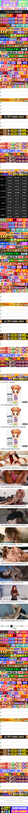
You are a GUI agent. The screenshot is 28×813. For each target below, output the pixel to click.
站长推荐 (3, 191)
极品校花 (9, 216)
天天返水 (24, 198)
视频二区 (3, 185)
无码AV (3, 203)
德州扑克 (24, 195)
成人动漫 (24, 180)
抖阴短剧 (17, 216)
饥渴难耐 (17, 189)
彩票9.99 (9, 198)
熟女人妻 (17, 207)
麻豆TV (17, 201)
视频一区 (3, 179)
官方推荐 (3, 197)
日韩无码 (24, 216)
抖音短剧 (9, 201)
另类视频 (24, 186)
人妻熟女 (9, 186)
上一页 (7, 626)
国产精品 (9, 177)
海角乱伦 (17, 210)
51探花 (24, 201)
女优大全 (17, 204)
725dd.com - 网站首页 (13, 12)
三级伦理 (9, 183)
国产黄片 (9, 207)
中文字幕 (17, 183)
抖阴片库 (3, 209)
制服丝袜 (17, 186)
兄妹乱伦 (17, 213)
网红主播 (17, 177)
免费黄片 (24, 207)
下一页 (21, 626)
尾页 (15, 628)
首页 (2, 626)
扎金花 (17, 198)
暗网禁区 (9, 210)
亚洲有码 (9, 180)
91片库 (10, 204)
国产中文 (9, 213)
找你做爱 (24, 189)
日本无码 (24, 177)
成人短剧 (24, 213)
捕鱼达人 (9, 195)
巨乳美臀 (24, 183)
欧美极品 (17, 180)
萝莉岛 (24, 204)
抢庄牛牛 (17, 195)
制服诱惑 (24, 210)
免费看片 (3, 215)
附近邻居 (9, 189)
